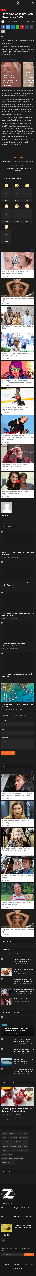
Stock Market (24, 1138)
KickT (15, 1001)
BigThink (8, 21)
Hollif (15, 983)
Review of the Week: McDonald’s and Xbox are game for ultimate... (18, 1109)
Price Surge (24, 1150)
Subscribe (29, 1254)
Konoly (15, 963)
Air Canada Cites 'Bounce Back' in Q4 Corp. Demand (18, 170)
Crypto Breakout (7, 1142)
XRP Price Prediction (8, 1163)
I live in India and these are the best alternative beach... (23, 1060)
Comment (5, 738)
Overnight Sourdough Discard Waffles (23, 970)
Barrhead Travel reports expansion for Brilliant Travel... (16, 584)
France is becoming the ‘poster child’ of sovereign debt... (24, 1050)
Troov (15, 1073)
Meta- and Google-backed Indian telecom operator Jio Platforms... (24, 1218)
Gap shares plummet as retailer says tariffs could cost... (18, 675)
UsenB (3, 679)
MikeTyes (4, 618)
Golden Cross (13, 1138)
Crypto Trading (22, 1133)
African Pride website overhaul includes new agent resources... (18, 614)
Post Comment (8, 753)
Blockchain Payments (8, 1133)
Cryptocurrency (7, 1154)
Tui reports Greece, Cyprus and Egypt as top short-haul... (18, 554)
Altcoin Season (22, 1146)
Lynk (3, 648)
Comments (6, 716)
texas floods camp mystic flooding (12, 1159)
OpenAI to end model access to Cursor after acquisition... (24, 960)
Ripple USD (5, 1150)
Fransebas (4, 709)
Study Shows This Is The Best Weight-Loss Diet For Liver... (22, 1209)
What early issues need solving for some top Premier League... (24, 990)
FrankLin (4, 588)
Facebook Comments (19, 716)
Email (3, 729)
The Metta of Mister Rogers (22, 999)
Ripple (4, 1138)
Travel (3, 9)
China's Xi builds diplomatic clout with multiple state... (23, 1040)
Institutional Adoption (9, 1146)
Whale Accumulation (21, 1142)
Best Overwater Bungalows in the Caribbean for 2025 (18, 705)
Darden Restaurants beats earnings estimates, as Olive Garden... (15, 645)
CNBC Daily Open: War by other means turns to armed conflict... (24, 1070)
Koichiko (16, 1053)
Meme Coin (15, 1150)
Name (4, 720)
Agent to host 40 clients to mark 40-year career (18, 161)
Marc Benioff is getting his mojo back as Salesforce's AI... (24, 980)
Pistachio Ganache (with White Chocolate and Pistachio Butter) (23, 1226)
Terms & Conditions (17, 1268)
